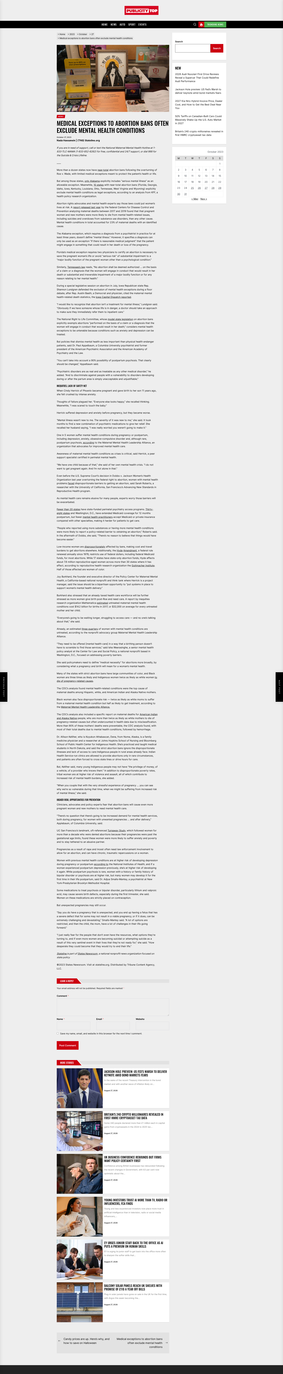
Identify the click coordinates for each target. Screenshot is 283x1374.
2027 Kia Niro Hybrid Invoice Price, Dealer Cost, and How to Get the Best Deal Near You (198, 104)
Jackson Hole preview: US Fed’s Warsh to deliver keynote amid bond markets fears (135, 1073)
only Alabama (92, 180)
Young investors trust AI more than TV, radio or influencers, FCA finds (135, 1202)
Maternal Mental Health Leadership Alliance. (85, 706)
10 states (99, 184)
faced (71, 483)
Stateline (62, 953)
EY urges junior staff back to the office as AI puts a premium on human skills (133, 1245)
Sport (132, 24)
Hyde (120, 550)
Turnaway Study (116, 830)
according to (101, 864)
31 (185, 193)
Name (61, 1019)
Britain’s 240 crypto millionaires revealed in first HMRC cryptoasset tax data (133, 1116)
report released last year (87, 207)
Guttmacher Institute (143, 565)
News (114, 24)
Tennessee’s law (76, 267)
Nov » (203, 198)
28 (213, 187)
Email (100, 1019)
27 (206, 187)
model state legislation (120, 319)
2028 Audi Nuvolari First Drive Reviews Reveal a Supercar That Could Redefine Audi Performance (197, 78)
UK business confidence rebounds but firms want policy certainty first (132, 1159)
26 (199, 187)
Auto (122, 24)
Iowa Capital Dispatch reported (113, 297)
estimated (102, 602)
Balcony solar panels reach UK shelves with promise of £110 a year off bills (133, 1287)
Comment (63, 995)
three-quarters (90, 628)
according (88, 442)
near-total (103, 169)
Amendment (130, 550)
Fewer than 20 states (68, 509)
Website (140, 1019)
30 (178, 193)
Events (142, 24)
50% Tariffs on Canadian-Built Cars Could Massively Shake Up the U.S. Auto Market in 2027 (198, 120)
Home (105, 24)
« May (194, 198)
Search (179, 41)
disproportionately (94, 546)
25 (192, 187)
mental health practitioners (98, 516)
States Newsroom (87, 953)
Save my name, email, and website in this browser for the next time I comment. (101, 1033)
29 (219, 187)
